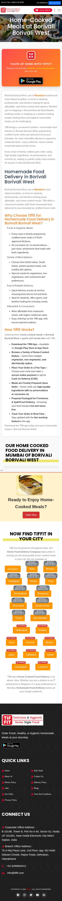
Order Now (31, 515)
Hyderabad (21, 630)
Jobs (6, 788)
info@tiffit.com (15, 872)
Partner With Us (45, 10)
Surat (11, 642)
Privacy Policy (10, 800)
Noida (33, 581)
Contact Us (38, 776)
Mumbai (35, 44)
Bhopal (49, 642)
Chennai (30, 642)
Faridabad (14, 581)
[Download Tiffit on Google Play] (31, 79)
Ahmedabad (20, 593)
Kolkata (42, 630)
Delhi (32, 569)
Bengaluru (43, 593)
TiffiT (28, 889)
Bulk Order (38, 771)
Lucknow (42, 667)
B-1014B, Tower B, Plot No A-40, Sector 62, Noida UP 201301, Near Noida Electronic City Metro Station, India (30, 835)
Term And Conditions (42, 794)
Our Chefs (8, 794)
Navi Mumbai (40, 618)
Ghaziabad (18, 605)
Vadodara (31, 654)
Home (26, 44)
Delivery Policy (40, 782)
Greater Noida (42, 605)
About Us (8, 776)
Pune (50, 581)
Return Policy (10, 782)
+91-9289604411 (42, 3)
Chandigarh (21, 667)
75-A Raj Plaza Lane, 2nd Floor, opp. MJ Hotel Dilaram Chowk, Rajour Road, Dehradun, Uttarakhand (28, 854)
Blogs (36, 788)
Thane (18, 618)
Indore (50, 654)
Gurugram (13, 569)
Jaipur (11, 654)
